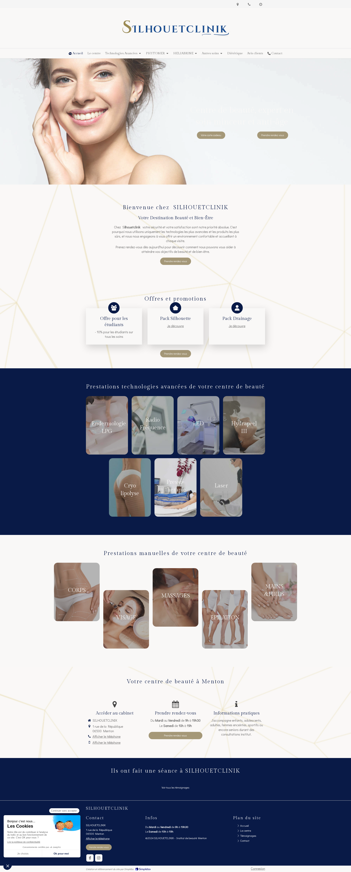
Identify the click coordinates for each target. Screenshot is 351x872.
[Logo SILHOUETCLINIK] (175, 34)
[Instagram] (98, 858)
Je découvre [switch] (175, 326)
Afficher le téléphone (106, 736)
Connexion (258, 868)
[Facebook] (90, 858)
